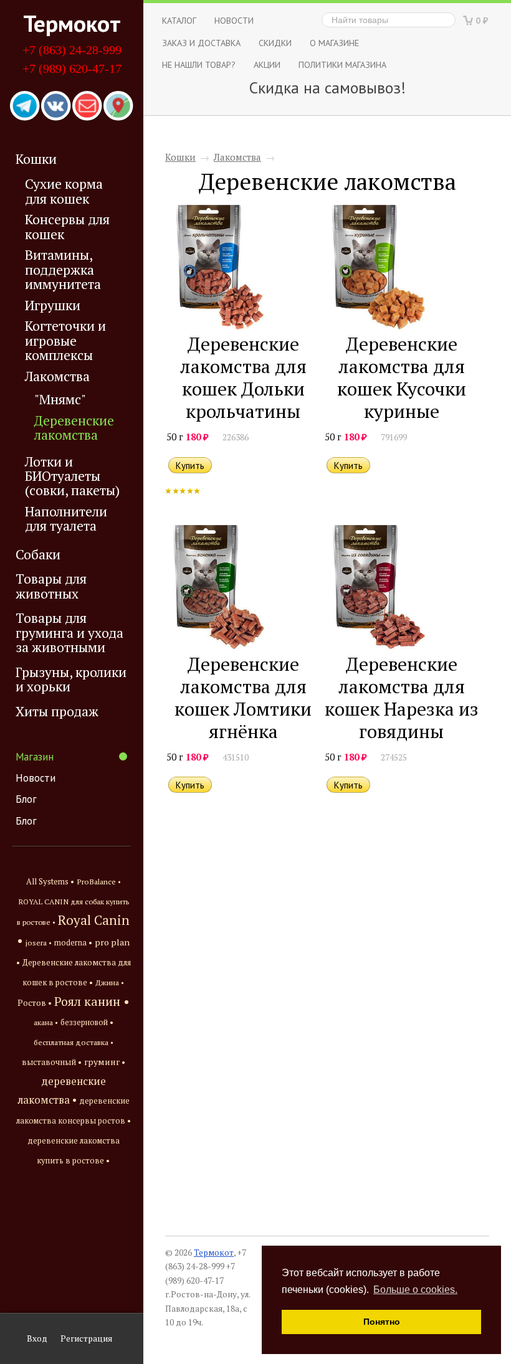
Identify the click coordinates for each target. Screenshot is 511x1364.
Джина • (109, 982)
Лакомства (57, 376)
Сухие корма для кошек (64, 191)
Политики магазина (342, 64)
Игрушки (52, 305)
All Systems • (50, 881)
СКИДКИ (275, 43)
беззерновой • (86, 1022)
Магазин (35, 757)
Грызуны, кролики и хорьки (71, 679)
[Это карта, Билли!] (118, 106)
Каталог (179, 20)
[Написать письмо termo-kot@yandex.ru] (87, 106)
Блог (26, 799)
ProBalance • (99, 881)
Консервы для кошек (67, 226)
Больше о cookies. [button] (415, 1289)
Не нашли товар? (199, 64)
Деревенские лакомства (74, 427)
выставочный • (52, 1062)
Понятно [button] (381, 1322)
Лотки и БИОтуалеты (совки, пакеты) (72, 476)
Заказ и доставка (201, 43)
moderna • (73, 942)
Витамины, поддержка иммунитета (63, 270)
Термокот (72, 23)
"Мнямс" (60, 399)
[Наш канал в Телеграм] (25, 106)
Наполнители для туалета (66, 518)
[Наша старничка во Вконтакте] (56, 106)
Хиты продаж (57, 711)
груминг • (104, 1062)
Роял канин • (92, 1001)
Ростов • (34, 1002)
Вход (37, 1338)
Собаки (38, 554)
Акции (267, 64)
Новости (35, 778)
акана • (46, 1022)
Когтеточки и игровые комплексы (65, 341)
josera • (39, 942)
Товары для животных (51, 586)
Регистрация (86, 1338)
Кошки (36, 159)
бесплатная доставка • (73, 1042)
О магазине (334, 43)
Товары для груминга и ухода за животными (69, 632)
